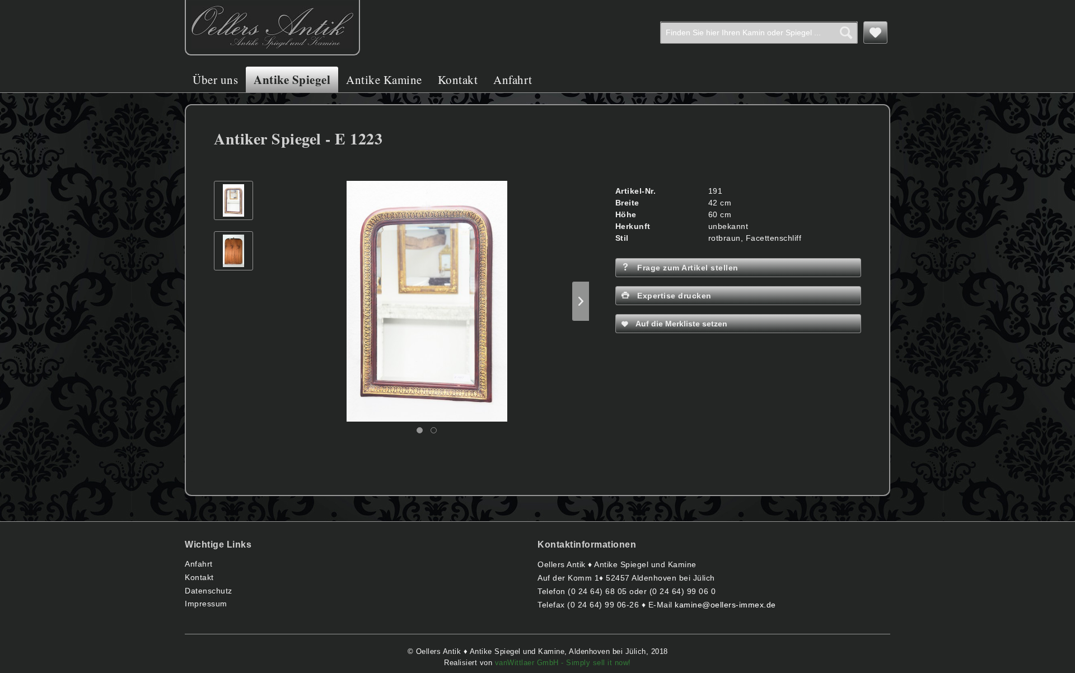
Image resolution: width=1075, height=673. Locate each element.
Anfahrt (199, 563)
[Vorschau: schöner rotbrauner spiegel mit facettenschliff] (233, 200)
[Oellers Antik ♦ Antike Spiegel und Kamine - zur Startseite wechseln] (272, 27)
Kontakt (199, 577)
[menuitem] (759, 32)
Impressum (206, 603)
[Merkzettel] (875, 32)
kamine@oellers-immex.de (725, 604)
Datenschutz (208, 590)
